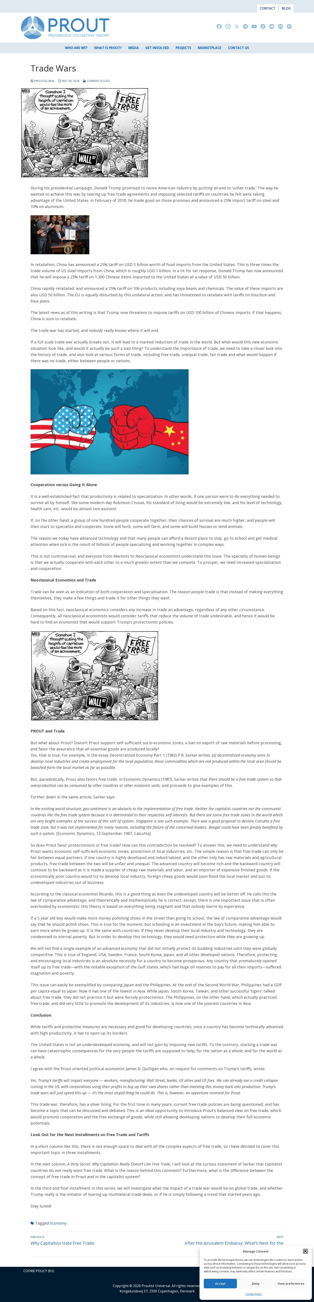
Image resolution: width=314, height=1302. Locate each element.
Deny (256, 1283)
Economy (58, 1223)
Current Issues (98, 81)
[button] (305, 1251)
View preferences (290, 1283)
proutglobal (44, 81)
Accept (220, 1283)
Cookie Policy (253, 1294)
